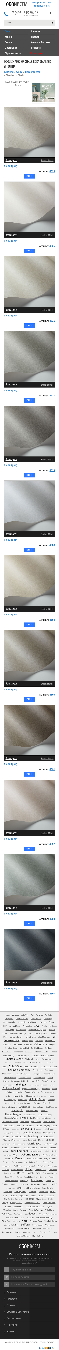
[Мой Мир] (49, 1348)
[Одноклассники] (46, 1348)
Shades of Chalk (47, 160)
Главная (9, 71)
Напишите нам (20, 1277)
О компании (14, 1318)
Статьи (11, 1305)
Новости (12, 1299)
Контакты (12, 1324)
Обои (17, 4)
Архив (10, 1331)
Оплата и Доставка (18, 1311)
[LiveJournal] (52, 1348)
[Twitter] (43, 1348)
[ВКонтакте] (40, 1348)
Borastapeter (32, 71)
